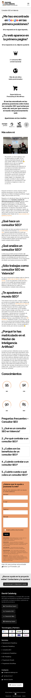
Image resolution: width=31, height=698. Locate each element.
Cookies (23, 696)
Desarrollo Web (9, 616)
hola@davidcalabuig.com (10, 672)
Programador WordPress (9, 663)
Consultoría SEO (6, 650)
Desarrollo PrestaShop (8, 646)
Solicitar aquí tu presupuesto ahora (15, 584)
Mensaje (5, 516)
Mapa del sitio (8, 696)
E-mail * (5, 502)
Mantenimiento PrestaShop (9, 643)
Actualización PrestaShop (9, 653)
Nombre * (6, 494)
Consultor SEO (9, 611)
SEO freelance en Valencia (22, 303)
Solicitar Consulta (16, 685)
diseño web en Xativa (12, 279)
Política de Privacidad (16, 696)
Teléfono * (6, 509)
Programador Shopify (8, 660)
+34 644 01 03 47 (7, 676)
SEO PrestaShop (6, 656)
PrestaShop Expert (10, 606)
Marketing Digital (10, 621)
